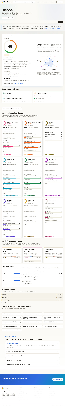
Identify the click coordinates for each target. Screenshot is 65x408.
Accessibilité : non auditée (58, 404)
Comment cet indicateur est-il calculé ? (9, 133)
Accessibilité (52, 396)
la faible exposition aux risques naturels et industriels (16, 101)
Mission (50, 389)
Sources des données (38, 394)
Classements (46, 2)
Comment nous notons (38, 389)
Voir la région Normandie (8, 313)
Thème (61, 22)
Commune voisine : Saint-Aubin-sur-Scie (52, 318)
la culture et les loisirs (9, 96)
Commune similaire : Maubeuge (30, 326)
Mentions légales (52, 392)
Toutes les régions (21, 392)
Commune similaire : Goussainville (10, 326)
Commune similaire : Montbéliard (51, 326)
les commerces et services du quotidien (13, 98)
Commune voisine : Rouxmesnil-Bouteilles (30, 318)
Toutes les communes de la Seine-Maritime (10, 322)
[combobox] (24, 2)
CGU (50, 398)
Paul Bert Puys (5, 300)
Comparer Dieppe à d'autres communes (11, 108)
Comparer (52, 2)
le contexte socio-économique (42, 96)
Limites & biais (36, 396)
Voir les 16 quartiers (6, 303)
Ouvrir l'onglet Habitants (29, 261)
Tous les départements (22, 394)
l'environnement (39, 98)
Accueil (3, 6)
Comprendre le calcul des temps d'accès (52, 28)
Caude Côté (5, 294)
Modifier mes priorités (18, 83)
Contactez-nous (37, 398)
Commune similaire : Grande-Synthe (31, 321)
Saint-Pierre (5, 297)
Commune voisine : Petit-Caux (9, 317)
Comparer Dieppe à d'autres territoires (11, 329)
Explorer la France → (57, 379)
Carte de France (21, 396)
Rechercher (20, 389)
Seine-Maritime (9, 6)
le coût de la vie (38, 101)
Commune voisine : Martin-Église (51, 313)
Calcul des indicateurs (38, 392)
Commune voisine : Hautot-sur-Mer (31, 313)
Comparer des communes (23, 400)
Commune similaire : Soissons (50, 321)
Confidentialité (52, 394)
